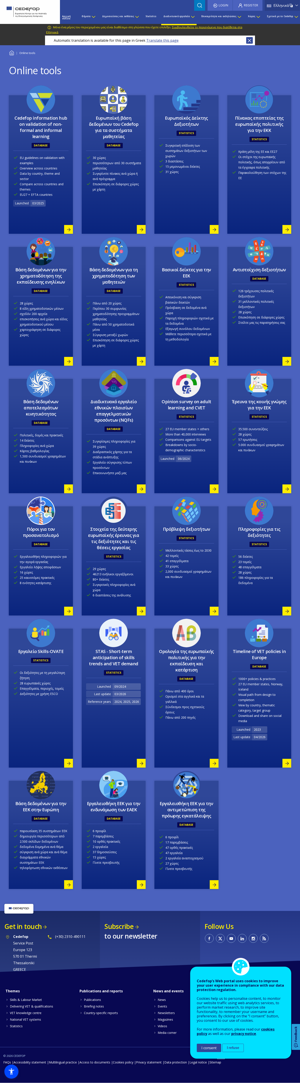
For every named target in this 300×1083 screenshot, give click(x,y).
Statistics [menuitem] (151, 16)
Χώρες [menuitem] (251, 16)
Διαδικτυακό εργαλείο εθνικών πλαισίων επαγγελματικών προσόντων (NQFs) (113, 411)
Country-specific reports (101, 1013)
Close (249, 40)
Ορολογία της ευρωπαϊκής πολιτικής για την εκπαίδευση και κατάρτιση (186, 660)
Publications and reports (101, 991)
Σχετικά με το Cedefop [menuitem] (280, 16)
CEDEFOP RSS (264, 938)
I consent (209, 1047)
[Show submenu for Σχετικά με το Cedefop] (296, 17)
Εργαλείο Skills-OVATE (41, 651)
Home (11, 52)
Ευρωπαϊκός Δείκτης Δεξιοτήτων (186, 121)
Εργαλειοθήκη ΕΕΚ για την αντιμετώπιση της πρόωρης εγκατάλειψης (186, 810)
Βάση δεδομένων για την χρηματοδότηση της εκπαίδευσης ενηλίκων (40, 276)
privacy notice (243, 1033)
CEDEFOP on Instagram (253, 938)
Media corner (167, 1033)
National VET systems (25, 1019)
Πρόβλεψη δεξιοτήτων (186, 529)
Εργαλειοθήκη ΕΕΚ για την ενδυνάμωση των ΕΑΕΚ (113, 807)
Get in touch (23, 926)
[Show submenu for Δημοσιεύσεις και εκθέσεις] (137, 17)
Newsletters (166, 1013)
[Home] (26, 12)
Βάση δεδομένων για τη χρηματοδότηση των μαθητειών (113, 276)
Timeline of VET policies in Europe (259, 654)
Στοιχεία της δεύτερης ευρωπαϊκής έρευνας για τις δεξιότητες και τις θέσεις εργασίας (113, 538)
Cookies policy (123, 1062)
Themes (12, 991)
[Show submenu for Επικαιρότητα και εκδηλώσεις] (239, 17)
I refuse (233, 1048)
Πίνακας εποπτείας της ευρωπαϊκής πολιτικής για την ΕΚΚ (259, 124)
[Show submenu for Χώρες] (258, 17)
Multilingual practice (63, 1062)
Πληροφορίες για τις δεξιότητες (259, 532)
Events (162, 1006)
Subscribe (119, 926)
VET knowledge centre (26, 1013)
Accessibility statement (30, 1062)
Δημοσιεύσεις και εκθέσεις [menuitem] (118, 16)
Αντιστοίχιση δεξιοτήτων (259, 270)
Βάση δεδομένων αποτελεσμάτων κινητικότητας (40, 408)
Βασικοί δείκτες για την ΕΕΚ (186, 273)
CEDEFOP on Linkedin (242, 938)
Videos (162, 1026)
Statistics (16, 1026)
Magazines (165, 1019)
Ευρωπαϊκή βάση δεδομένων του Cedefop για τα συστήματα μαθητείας (114, 127)
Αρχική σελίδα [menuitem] (66, 17)
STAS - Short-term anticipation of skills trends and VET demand (113, 657)
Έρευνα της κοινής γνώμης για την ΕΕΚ (259, 405)
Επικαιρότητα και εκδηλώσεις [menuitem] (218, 16)
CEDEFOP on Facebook (209, 938)
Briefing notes (94, 1006)
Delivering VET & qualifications (31, 1006)
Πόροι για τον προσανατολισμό (41, 532)
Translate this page (162, 40)
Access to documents (95, 1062)
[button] (11, 1072)
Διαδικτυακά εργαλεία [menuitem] (176, 16)
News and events (168, 991)
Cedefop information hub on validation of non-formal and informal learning (40, 127)
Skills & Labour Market (26, 1000)
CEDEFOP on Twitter (220, 938)
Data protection (175, 1062)
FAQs (7, 1062)
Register (251, 5)
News (162, 1000)
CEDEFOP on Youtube (231, 938)
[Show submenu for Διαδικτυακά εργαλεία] (193, 17)
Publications (92, 1000)
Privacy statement (149, 1062)
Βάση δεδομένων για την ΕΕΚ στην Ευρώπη (40, 807)
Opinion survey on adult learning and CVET (186, 405)
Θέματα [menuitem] (86, 16)
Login (223, 5)
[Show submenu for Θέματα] (93, 17)
